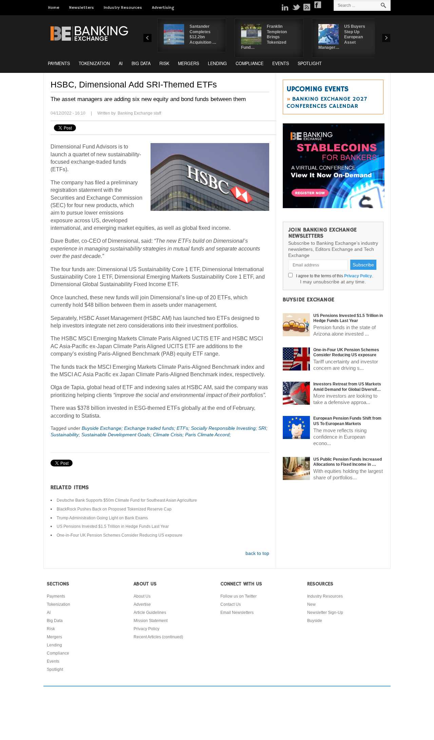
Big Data (141, 63)
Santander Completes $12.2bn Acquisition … (203, 34)
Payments (59, 63)
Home (53, 7)
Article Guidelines (150, 612)
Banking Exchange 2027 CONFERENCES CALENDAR (327, 102)
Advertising (163, 7)
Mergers (188, 63)
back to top (257, 553)
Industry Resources (123, 7)
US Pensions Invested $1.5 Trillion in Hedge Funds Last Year (113, 526)
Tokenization (94, 63)
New (311, 604)
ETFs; (184, 428)
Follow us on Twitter (238, 596)
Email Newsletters (237, 612)
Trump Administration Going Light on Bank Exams (102, 518)
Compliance (249, 63)
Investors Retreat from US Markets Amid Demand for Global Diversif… (347, 387)
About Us (142, 596)
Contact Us (230, 604)
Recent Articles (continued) (158, 637)
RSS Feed (307, 7)
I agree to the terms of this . (333, 276)
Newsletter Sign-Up (325, 612)
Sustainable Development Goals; (117, 434)
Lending (217, 63)
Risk (164, 63)
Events (280, 63)
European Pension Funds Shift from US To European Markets (347, 421)
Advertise (142, 604)
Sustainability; (66, 434)
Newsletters (81, 7)
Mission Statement (150, 620)
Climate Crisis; (169, 434)
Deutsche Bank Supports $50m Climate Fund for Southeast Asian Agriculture (127, 500)
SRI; (263, 428)
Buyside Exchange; (103, 428)
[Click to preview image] (210, 177)
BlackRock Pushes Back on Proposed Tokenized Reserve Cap (114, 509)
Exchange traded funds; (150, 428)
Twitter (296, 7)
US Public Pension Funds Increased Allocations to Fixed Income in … (347, 462)
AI (121, 63)
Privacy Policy (358, 276)
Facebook (317, 4)
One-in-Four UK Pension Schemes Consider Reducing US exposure (119, 535)
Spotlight (310, 63)
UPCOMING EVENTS (318, 89)
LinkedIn (285, 7)
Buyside (314, 620)
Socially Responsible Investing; (224, 428)
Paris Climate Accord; (208, 434)
